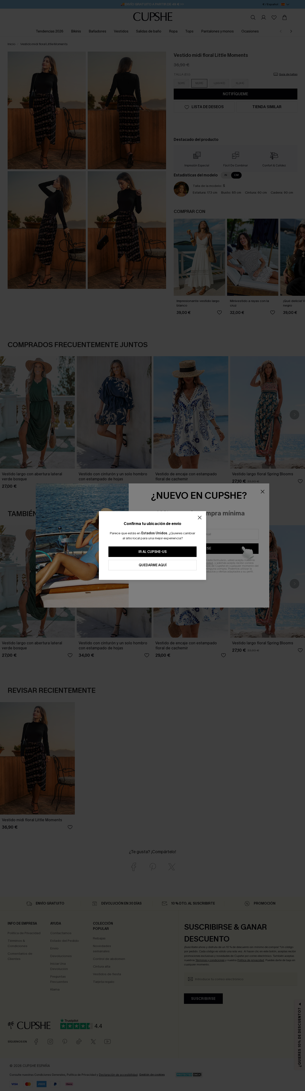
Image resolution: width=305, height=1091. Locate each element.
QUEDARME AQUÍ (153, 565)
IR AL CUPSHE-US (152, 552)
